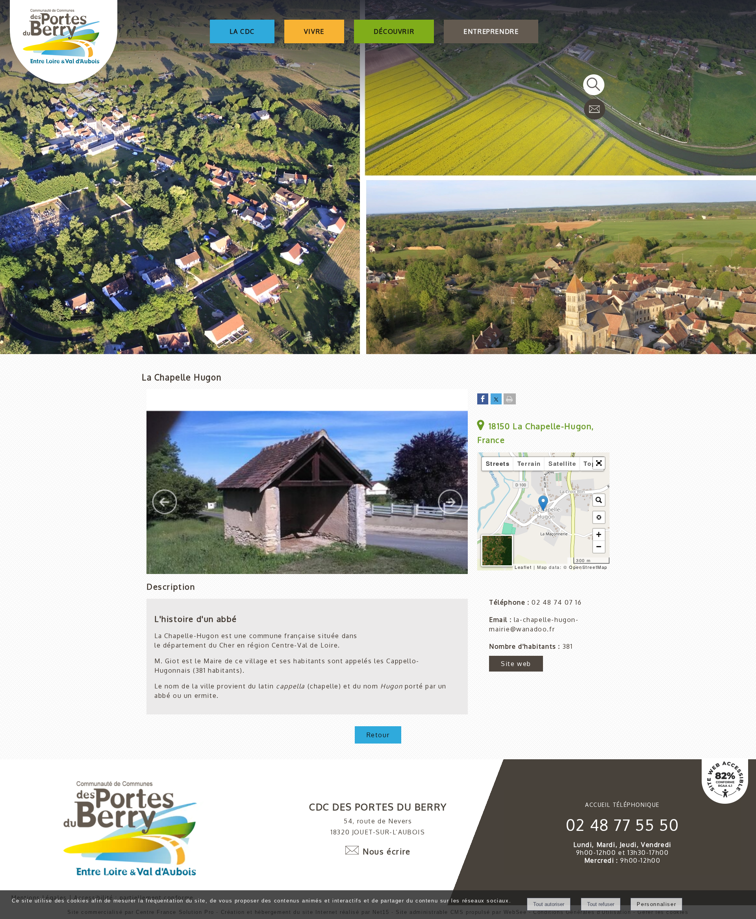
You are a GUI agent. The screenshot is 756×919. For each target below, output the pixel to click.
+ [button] (599, 534)
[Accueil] (63, 42)
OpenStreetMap (588, 567)
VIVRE (314, 31)
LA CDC (242, 31)
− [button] (599, 547)
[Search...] (599, 500)
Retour (378, 735)
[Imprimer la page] (510, 399)
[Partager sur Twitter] (496, 399)
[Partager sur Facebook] (482, 399)
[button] (599, 463)
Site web (516, 664)
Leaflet (523, 567)
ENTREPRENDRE (491, 31)
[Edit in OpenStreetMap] (570, 560)
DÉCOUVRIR (394, 31)
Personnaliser (656, 904)
